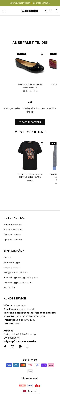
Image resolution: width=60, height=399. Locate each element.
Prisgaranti (9, 287)
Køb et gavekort (12, 267)
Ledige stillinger (11, 262)
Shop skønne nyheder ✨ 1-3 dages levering (30, 3)
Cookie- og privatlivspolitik (17, 282)
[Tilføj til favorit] (42, 54)
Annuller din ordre (12, 224)
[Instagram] (12, 346)
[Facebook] (4, 346)
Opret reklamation (13, 239)
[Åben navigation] (4, 11)
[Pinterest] (20, 346)
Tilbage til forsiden (30, 122)
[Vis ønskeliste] (51, 11)
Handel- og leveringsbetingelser (20, 277)
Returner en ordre (12, 229)
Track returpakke (12, 234)
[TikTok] (27, 346)
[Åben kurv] (56, 10)
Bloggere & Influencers (15, 272)
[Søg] (46, 11)
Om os (7, 257)
